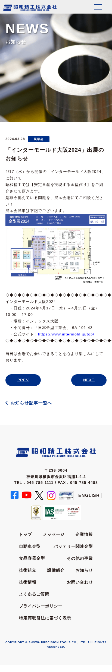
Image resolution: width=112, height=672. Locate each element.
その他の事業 (80, 558)
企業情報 (84, 534)
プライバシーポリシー (41, 606)
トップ (25, 534)
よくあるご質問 (34, 594)
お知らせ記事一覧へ (31, 403)
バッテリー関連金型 (73, 546)
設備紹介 (56, 570)
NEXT (89, 380)
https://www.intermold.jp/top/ (66, 334)
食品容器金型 (32, 558)
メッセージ (54, 534)
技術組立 (27, 570)
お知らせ (84, 570)
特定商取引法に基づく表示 (45, 618)
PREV (23, 380)
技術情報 (27, 582)
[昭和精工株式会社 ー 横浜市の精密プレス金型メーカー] (30, 7)
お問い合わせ (80, 582)
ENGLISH (89, 495)
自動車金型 (30, 546)
